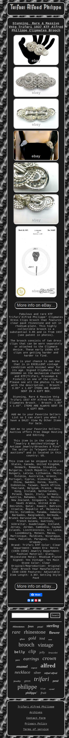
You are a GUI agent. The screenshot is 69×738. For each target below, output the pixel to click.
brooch (26, 644)
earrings (31, 658)
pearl (40, 626)
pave (18, 660)
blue (43, 689)
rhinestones (18, 626)
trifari (41, 679)
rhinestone (35, 632)
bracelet (53, 652)
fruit (43, 693)
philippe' (31, 693)
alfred (48, 665)
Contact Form (35, 718)
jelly (42, 652)
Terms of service (36, 729)
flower (54, 632)
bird (42, 638)
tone (50, 639)
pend (55, 680)
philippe (27, 686)
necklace (22, 672)
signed (34, 668)
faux (31, 626)
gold (32, 638)
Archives (36, 712)
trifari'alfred (50, 673)
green (27, 680)
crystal (51, 689)
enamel (22, 666)
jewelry (17, 681)
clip (32, 651)
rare (16, 632)
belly (19, 652)
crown (49, 658)
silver (37, 672)
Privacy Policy (36, 723)
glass (22, 639)
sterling (53, 626)
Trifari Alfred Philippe (36, 706)
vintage (45, 645)
